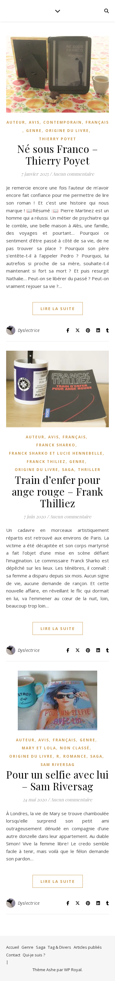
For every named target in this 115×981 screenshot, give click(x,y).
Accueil (12, 947)
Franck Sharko (55, 445)
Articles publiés (88, 947)
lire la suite (57, 308)
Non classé (75, 748)
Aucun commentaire (73, 174)
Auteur (15, 122)
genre (34, 130)
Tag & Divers (59, 947)
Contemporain (62, 122)
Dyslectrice (29, 330)
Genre (27, 947)
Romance (74, 756)
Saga (68, 469)
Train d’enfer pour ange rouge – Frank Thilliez (57, 491)
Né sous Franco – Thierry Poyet (57, 154)
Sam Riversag (57, 764)
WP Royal (73, 969)
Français (97, 122)
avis (34, 122)
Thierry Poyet (57, 139)
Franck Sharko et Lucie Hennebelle (56, 453)
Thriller (89, 469)
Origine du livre (67, 130)
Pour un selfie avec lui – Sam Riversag (57, 780)
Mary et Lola (39, 748)
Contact (13, 955)
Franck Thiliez (46, 461)
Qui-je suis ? (34, 955)
